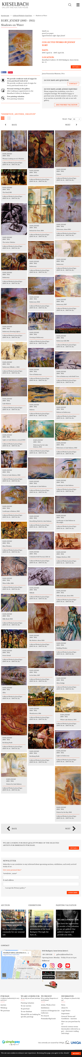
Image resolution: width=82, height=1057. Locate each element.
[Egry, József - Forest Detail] (14, 638)
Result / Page (67, 119)
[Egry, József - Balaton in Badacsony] (68, 396)
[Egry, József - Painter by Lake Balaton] (14, 765)
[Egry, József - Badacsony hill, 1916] (68, 324)
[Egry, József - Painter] (68, 148)
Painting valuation (27, 1003)
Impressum (65, 1013)
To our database (26, 1011)
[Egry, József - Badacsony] (68, 248)
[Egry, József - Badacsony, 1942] (41, 286)
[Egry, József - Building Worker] (68, 623)
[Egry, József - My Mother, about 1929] (41, 618)
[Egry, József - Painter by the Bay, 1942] (68, 785)
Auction (3, 1005)
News (63, 1005)
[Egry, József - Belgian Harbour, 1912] (68, 541)
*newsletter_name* (10, 873)
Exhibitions (45, 1008)
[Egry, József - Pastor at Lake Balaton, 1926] (14, 459)
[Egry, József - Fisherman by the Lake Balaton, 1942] (41, 429)
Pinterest (60, 969)
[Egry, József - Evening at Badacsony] (41, 321)
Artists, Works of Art (48, 1005)
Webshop (3, 1008)
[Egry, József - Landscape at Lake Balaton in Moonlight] (68, 504)
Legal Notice (65, 1011)
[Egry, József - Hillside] (41, 576)
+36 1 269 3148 (47, 954)
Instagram (52, 969)
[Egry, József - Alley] (14, 675)
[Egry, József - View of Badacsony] (41, 357)
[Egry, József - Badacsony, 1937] (68, 286)
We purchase (5, 1011)
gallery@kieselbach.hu (64, 954)
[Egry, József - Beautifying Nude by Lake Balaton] (41, 505)
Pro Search (45, 1016)
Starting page (5, 15)
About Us (64, 1008)
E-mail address (8, 880)
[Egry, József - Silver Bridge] (68, 667)
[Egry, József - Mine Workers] (14, 530)
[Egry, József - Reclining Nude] (14, 719)
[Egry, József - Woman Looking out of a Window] (14, 140)
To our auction (26, 1006)
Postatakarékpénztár (48, 1019)
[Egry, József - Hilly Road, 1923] (14, 603)
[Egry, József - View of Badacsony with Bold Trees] (68, 360)
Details (66, 1053)
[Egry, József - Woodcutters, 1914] (41, 696)
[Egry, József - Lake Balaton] (14, 387)
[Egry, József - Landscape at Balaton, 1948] (14, 495)
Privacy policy (19, 888)
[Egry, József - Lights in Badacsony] (68, 739)
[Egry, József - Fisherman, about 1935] (68, 203)
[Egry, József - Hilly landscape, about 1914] (68, 577)
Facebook (44, 969)
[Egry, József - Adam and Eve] (41, 149)
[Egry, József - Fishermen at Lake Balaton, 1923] (68, 431)
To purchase (25, 1009)
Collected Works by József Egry (22, 15)
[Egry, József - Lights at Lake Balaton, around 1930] (14, 423)
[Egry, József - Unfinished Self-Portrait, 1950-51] (41, 540)
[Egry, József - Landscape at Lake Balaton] (41, 468)
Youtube (68, 969)
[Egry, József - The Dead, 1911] (14, 177)
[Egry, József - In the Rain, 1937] (41, 659)
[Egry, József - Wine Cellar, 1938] (14, 566)
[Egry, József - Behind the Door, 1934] (41, 204)
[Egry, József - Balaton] (41, 393)
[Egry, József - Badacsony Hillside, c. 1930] (14, 351)
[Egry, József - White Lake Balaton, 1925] (68, 703)
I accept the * (15, 888)
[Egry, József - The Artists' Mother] (14, 219)
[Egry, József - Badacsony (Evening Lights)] (14, 306)
